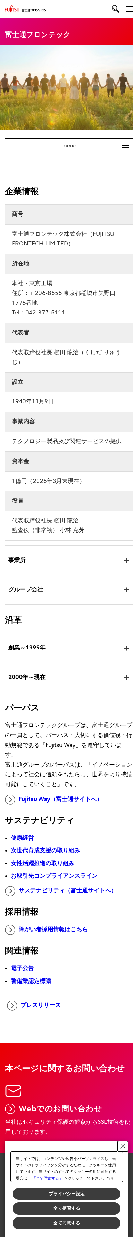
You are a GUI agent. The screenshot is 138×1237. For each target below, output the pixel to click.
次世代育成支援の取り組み (45, 847)
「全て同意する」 (47, 1178)
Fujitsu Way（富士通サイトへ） (60, 795)
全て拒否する (66, 1208)
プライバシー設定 (67, 1193)
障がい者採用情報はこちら (53, 926)
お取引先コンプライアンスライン (54, 872)
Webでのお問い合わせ (60, 1104)
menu (93, 145)
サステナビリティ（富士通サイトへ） (67, 887)
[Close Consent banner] (123, 1146)
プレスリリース (41, 1002)
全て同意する (66, 1222)
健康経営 (22, 834)
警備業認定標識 (31, 977)
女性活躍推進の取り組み (42, 859)
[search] (115, 9)
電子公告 (22, 965)
